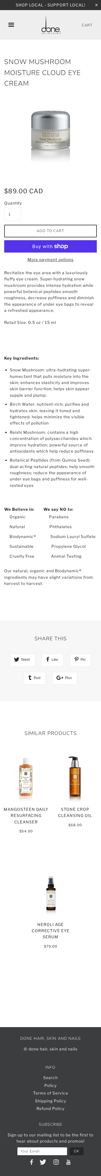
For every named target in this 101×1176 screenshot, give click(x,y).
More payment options (50, 259)
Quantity (12, 203)
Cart (87, 25)
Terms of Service (50, 1093)
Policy (50, 1085)
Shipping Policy (50, 1100)
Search (50, 1077)
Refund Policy (50, 1108)
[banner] (51, 25)
